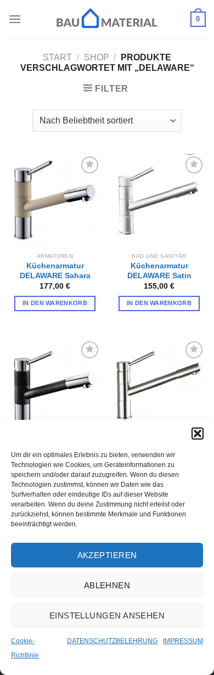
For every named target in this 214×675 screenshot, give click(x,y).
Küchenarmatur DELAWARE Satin (159, 271)
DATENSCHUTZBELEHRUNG (112, 641)
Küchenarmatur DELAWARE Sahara (55, 271)
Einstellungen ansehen (107, 615)
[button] (197, 433)
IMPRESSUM (183, 641)
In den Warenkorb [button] (54, 303)
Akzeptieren (107, 555)
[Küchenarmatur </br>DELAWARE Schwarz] (55, 385)
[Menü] (14, 18)
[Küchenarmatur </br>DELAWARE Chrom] (159, 385)
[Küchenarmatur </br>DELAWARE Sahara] (55, 200)
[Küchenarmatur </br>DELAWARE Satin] (159, 200)
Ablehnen (107, 585)
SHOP (96, 57)
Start (57, 57)
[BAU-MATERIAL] (107, 19)
